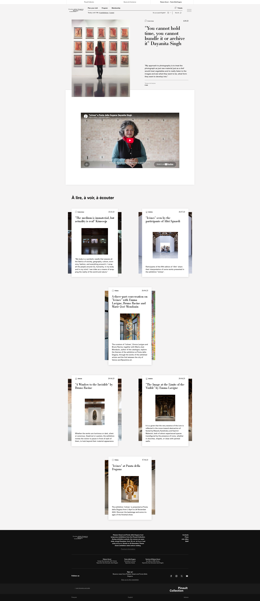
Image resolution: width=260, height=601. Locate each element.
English (130, 597)
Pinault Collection (89, 2)
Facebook (171, 576)
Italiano (186, 597)
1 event (111, 13)
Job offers (185, 539)
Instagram (176, 576)
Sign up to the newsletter (130, 580)
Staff (186, 541)
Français (74, 597)
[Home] (76, 10)
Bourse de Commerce (130, 2)
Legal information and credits (83, 588)
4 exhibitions (103, 13)
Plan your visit (93, 8)
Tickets (180, 8)
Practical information (128, 549)
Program (105, 8)
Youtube (186, 576)
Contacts (185, 535)
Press (186, 537)
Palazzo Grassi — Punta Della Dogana (171, 2)
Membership (116, 8)
